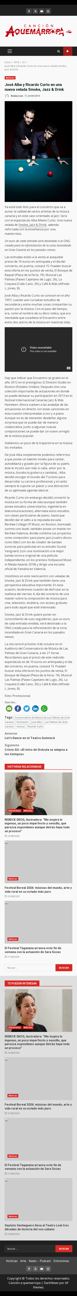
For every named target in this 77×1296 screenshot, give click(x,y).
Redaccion (16, 95)
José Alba (36, 722)
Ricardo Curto (35, 726)
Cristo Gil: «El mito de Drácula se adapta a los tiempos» (36, 749)
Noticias (10, 77)
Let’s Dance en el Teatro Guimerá (30, 735)
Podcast (67, 51)
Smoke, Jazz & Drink (33, 225)
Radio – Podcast (40, 1261)
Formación (22, 722)
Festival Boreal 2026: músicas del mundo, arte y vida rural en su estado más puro (38, 862)
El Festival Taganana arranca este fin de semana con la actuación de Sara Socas (38, 922)
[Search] (58, 51)
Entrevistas (15, 810)
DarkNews (51, 1283)
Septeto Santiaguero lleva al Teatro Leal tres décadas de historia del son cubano (38, 1199)
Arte (23, 1261)
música (21, 726)
